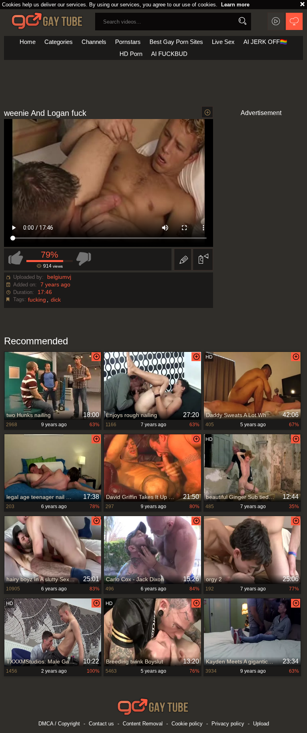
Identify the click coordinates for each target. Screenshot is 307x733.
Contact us (101, 723)
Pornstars (128, 41)
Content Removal (143, 723)
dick (56, 299)
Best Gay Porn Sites (176, 41)
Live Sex (223, 41)
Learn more (235, 5)
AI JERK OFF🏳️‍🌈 (265, 41)
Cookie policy (187, 723)
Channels (94, 41)
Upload (261, 723)
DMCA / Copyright (59, 723)
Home (28, 41)
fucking (37, 299)
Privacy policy (227, 723)
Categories (58, 41)
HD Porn (131, 53)
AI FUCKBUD (169, 53)
